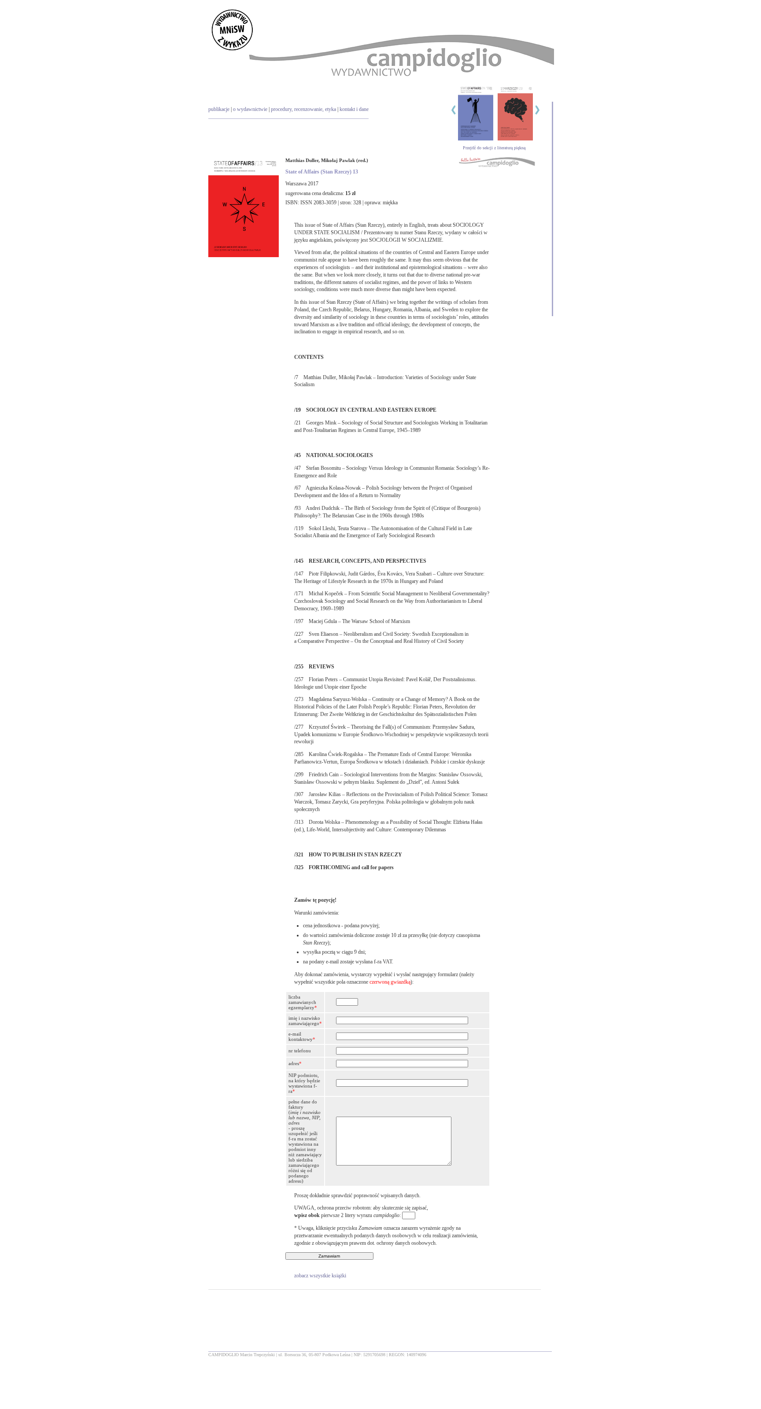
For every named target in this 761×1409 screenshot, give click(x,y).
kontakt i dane (354, 109)
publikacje (218, 109)
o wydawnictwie (250, 109)
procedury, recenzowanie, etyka (303, 109)
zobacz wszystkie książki (320, 1276)
